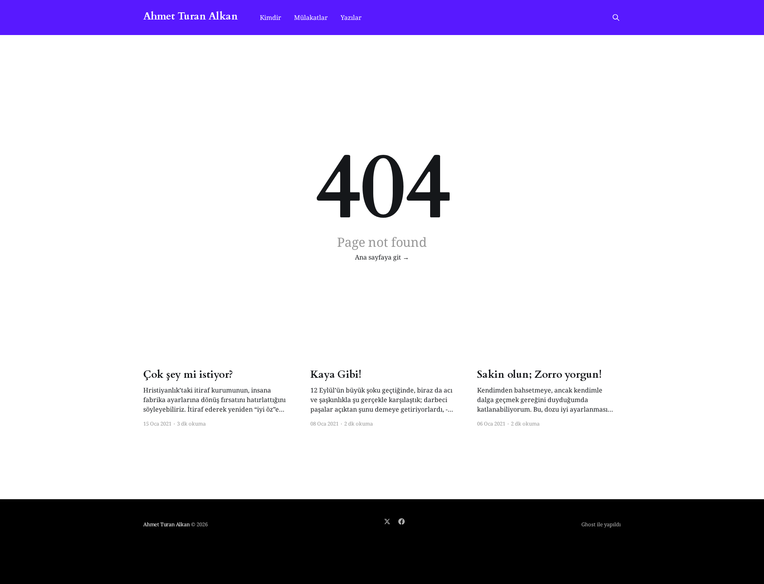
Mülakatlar (311, 17)
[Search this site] (616, 17)
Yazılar (351, 17)
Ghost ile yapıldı (601, 524)
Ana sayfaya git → (382, 257)
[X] (387, 521)
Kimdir (270, 17)
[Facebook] (401, 521)
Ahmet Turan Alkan (190, 16)
